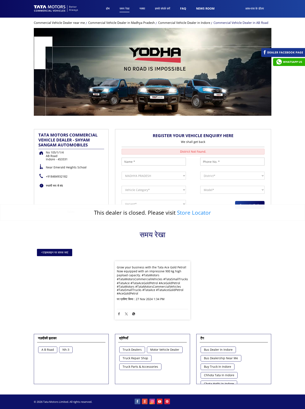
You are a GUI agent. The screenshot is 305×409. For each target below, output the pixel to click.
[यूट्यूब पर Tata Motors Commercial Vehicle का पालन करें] (160, 402)
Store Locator (194, 212)
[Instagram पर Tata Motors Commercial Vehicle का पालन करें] (152, 402)
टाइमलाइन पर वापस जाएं (54, 252)
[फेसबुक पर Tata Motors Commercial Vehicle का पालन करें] (137, 402)
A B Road (47, 350)
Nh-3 (65, 350)
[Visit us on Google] (145, 402)
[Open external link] (283, 56)
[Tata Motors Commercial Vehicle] (56, 9)
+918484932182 (56, 176)
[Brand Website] (167, 402)
